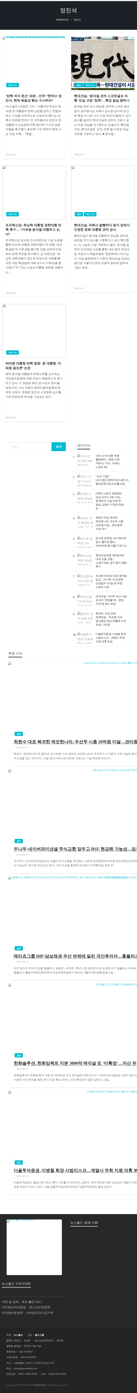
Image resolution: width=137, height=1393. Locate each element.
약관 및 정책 (10, 1302)
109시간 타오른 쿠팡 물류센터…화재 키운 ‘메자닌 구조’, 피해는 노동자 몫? (108, 461)
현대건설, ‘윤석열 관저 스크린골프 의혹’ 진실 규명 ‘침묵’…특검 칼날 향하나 (102, 98)
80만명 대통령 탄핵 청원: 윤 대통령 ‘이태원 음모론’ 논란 (33, 366)
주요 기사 (12, 85)
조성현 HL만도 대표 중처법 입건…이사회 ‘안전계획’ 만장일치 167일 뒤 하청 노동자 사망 (111, 581)
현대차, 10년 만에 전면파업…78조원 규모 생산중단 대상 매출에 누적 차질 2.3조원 (111, 619)
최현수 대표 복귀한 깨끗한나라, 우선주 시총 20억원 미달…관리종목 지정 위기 (109, 523)
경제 (79, 85)
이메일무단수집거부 (39, 1313)
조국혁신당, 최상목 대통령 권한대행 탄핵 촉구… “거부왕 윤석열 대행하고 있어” (33, 229)
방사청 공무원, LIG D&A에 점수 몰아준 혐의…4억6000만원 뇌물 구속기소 (111, 542)
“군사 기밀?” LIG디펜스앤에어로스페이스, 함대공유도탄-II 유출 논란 (112, 480)
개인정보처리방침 (14, 1307)
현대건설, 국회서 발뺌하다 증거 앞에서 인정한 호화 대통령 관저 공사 (102, 227)
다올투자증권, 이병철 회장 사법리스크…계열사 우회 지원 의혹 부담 (111, 638)
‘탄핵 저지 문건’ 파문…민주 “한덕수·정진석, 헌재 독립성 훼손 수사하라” (34, 98)
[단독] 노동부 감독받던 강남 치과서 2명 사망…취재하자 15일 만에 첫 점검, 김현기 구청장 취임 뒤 (110, 501)
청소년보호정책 (39, 1307)
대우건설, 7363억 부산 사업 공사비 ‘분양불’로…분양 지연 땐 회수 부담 (111, 600)
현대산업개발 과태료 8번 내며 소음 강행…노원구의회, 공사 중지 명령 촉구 (111, 561)
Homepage (62, 20)
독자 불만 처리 (32, 1302)
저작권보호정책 (12, 1313)
